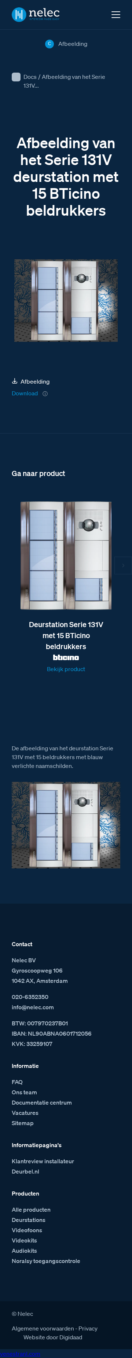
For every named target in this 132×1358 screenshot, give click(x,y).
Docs (30, 76)
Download (25, 393)
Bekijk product (66, 669)
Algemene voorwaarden (43, 1328)
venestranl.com (20, 1353)
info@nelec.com (33, 1007)
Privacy (88, 1328)
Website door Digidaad (52, 1337)
